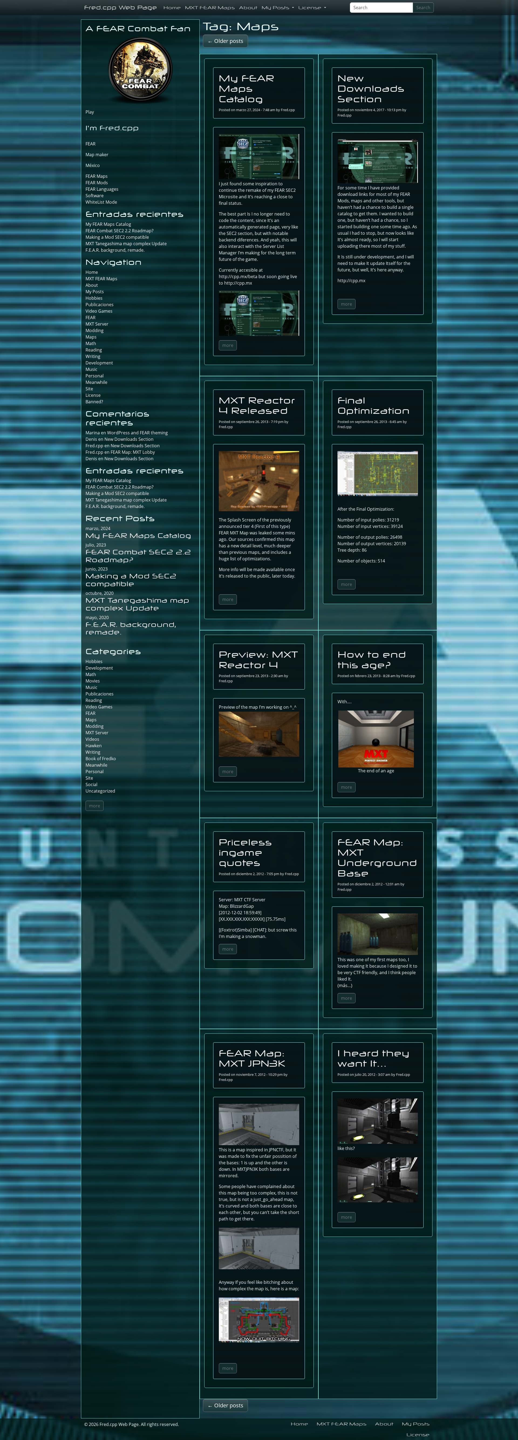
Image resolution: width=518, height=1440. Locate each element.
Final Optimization (374, 405)
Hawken (94, 746)
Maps (91, 337)
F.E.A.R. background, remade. (115, 250)
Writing (93, 356)
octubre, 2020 (100, 593)
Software (95, 196)
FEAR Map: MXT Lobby (133, 452)
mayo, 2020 (97, 617)
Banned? (94, 402)
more (227, 345)
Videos (92, 739)
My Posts (276, 7)
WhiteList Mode (101, 202)
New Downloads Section (371, 88)
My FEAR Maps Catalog (246, 88)
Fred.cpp (288, 109)
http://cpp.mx (238, 283)
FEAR (91, 144)
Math (91, 343)
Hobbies (94, 298)
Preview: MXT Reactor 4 (258, 659)
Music (91, 369)
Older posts (225, 41)
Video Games (99, 311)
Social (91, 784)
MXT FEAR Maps (210, 7)
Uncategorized (100, 791)
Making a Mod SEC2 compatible (117, 237)
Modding (95, 330)
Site (89, 389)
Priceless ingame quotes (245, 852)
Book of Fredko (101, 759)
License (310, 7)
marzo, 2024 (98, 528)
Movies (93, 681)
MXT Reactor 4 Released (257, 405)
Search (423, 8)
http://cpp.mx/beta (238, 276)
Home (172, 7)
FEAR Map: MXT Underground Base (377, 858)
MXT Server (97, 324)
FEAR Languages (102, 189)
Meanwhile (96, 382)
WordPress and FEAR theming (137, 433)
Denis (91, 459)
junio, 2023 (97, 569)
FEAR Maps (97, 176)
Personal (95, 376)
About (248, 7)
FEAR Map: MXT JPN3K (252, 1058)
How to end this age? (372, 659)
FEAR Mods (97, 183)
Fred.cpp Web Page (120, 7)
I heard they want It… (374, 1058)
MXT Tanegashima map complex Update (126, 244)
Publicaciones (100, 305)
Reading (94, 350)
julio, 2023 (96, 545)
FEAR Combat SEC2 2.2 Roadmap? (120, 231)
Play (90, 112)
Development (99, 363)
